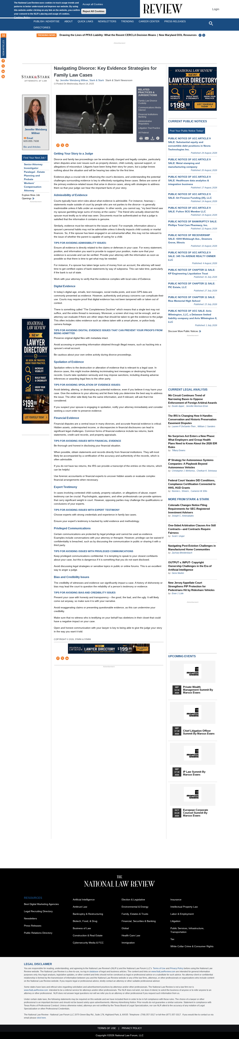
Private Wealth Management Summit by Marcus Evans (198, 690)
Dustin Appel (178, 406)
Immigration (128, 942)
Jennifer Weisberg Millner (36, 131)
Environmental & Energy (135, 906)
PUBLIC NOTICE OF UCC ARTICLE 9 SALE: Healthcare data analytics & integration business (189, 180)
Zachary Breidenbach (182, 553)
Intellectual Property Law (184, 906)
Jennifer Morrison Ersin (197, 406)
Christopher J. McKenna (183, 471)
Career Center (149, 21)
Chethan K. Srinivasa (207, 471)
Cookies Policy (22, 17)
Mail (147, 138)
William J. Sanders (206, 426)
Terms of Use (159, 968)
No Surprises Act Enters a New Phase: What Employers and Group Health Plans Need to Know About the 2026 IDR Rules (192, 442)
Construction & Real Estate (88, 935)
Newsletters (107, 21)
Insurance (175, 899)
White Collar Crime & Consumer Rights (191, 946)
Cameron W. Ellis (199, 491)
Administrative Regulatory (145, 122)
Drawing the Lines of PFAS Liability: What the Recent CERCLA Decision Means (107, 34)
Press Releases (32, 925)
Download (153, 138)
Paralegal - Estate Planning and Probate (34, 175)
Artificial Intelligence (84, 899)
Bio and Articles (31, 146)
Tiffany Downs (178, 450)
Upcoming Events (182, 656)
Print (142, 138)
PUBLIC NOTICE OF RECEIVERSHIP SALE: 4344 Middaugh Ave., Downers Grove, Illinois (190, 239)
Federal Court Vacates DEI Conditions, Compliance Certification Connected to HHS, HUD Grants (192, 484)
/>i (158, 138)
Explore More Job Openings (31, 197)
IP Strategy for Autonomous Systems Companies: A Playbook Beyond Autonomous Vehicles (190, 464)
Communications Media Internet (149, 108)
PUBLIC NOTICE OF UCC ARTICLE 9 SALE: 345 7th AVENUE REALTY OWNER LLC (192, 256)
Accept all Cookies (93, 4)
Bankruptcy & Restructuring (88, 913)
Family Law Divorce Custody (147, 102)
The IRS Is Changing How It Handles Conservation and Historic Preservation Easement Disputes (192, 419)
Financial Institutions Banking (148, 115)
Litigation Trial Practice (149, 128)
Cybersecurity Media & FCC (88, 942)
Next (204, 35)
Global (125, 928)
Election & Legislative (133, 899)
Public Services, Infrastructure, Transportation (187, 930)
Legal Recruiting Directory (38, 911)
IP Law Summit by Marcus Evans (194, 773)
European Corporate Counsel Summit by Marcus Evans (195, 813)
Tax (172, 939)
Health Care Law (131, 935)
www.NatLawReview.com (163, 971)
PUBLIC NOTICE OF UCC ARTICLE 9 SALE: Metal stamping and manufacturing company (189, 163)
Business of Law (82, 928)
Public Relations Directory (38, 932)
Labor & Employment (182, 913)
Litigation (175, 921)
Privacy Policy (176, 968)
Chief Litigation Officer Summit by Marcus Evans (199, 732)
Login (215, 9)
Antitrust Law (80, 906)
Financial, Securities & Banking (139, 921)
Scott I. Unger (178, 536)
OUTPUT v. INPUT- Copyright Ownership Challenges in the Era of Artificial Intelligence (190, 566)
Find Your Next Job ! (34, 157)
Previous (200, 35)
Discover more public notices (183, 331)
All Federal (143, 132)
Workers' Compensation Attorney (32, 187)
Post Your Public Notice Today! (186, 130)
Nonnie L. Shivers (180, 491)
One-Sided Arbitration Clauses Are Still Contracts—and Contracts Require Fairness (192, 529)
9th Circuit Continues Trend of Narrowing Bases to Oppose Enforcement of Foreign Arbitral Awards (192, 399)
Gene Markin (178, 573)
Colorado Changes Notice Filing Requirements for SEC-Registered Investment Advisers (189, 509)
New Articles (3, 48)
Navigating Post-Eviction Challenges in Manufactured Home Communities (192, 547)
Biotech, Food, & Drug (85, 921)
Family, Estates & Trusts (135, 913)
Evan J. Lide (178, 593)
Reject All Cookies (93, 11)
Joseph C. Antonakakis (183, 516)
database (93, 971)
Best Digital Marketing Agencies (41, 904)
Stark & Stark (96, 80)
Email (30, 138)
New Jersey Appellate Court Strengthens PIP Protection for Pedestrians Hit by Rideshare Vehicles (191, 586)
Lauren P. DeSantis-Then (184, 426)
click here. (41, 1018)
